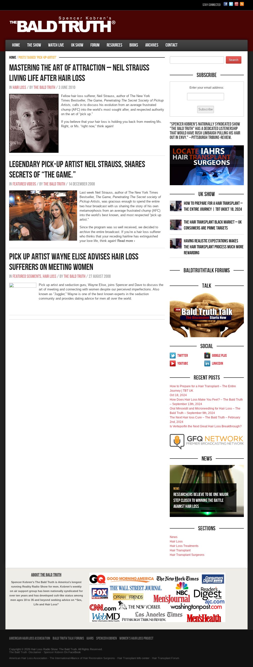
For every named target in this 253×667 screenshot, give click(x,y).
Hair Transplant (180, 550)
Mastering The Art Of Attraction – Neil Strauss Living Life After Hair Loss (79, 73)
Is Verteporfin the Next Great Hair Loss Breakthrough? (206, 426)
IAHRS (90, 638)
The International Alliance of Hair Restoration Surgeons (82, 658)
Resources (114, 45)
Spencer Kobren (106, 638)
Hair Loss (19, 87)
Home (16, 45)
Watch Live (56, 45)
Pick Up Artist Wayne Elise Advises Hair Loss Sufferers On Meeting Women (73, 262)
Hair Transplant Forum (165, 658)
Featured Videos (24, 184)
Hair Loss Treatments (184, 546)
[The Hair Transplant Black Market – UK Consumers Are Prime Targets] (176, 224)
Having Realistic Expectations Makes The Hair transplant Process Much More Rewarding (214, 247)
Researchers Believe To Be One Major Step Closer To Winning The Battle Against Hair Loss (200, 500)
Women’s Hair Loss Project (136, 638)
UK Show (77, 45)
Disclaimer (35, 652)
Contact (171, 45)
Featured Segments (27, 276)
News (176, 489)
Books (133, 45)
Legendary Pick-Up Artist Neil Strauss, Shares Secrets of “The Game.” (77, 169)
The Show (34, 45)
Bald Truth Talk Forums (68, 638)
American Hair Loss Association (29, 638)
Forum (95, 45)
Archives (151, 45)
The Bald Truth (44, 87)
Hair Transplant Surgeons (187, 555)
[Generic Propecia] (185, 40)
